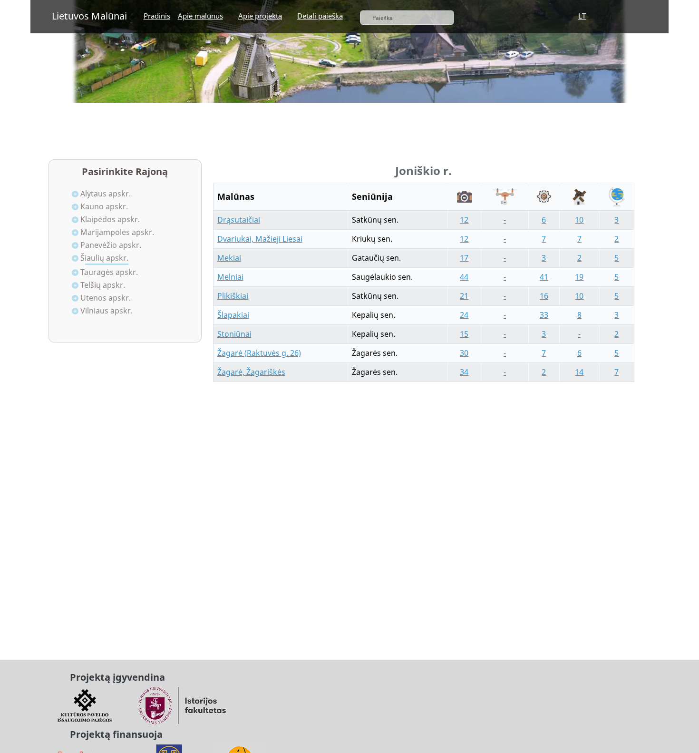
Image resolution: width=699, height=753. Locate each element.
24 (464, 315)
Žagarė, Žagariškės (251, 372)
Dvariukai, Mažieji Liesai (259, 239)
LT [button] (582, 15)
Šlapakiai (233, 315)
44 (464, 277)
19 (579, 277)
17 (464, 258)
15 (464, 334)
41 (544, 277)
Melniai (230, 277)
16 (544, 296)
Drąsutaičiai (238, 220)
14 (579, 372)
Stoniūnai (234, 334)
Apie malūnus (200, 15)
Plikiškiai (232, 296)
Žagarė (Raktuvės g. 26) (259, 353)
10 (579, 220)
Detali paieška (320, 15)
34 (464, 372)
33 (544, 315)
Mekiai (229, 258)
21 (464, 296)
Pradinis (157, 15)
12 (464, 220)
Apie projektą (260, 15)
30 (464, 353)
